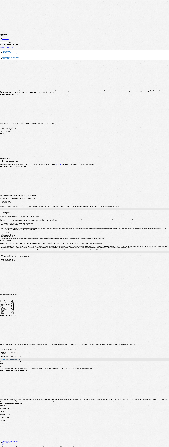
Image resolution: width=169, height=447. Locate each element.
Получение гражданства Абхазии (7, 443)
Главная (3, 36)
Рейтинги (3, 38)
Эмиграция (4, 47)
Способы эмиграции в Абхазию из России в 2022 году (10, 53)
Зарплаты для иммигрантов (6, 54)
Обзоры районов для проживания (9, 40)
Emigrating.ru (36, 33)
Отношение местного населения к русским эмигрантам (10, 57)
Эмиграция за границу (5, 39)
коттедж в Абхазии (58, 164)
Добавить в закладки (10, 47)
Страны (3, 37)
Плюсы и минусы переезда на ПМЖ (7, 52)
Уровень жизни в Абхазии (6, 51)
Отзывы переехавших (5, 58)
